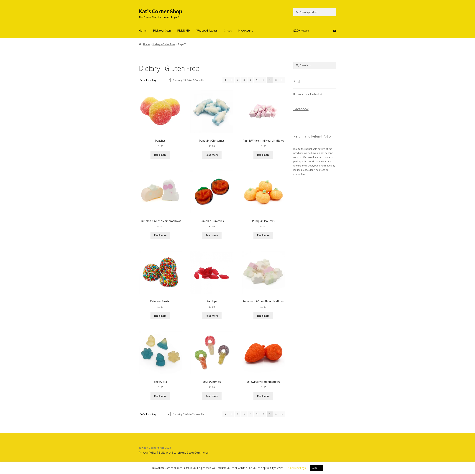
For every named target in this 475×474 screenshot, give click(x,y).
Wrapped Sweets (206, 30)
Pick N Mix (183, 30)
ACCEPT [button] (316, 468)
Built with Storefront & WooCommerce (184, 452)
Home (143, 30)
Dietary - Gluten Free (164, 44)
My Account (245, 30)
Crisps (228, 30)
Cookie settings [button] (297, 468)
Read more (160, 154)
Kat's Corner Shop (160, 11)
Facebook (301, 109)
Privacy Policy (147, 452)
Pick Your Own (162, 30)
